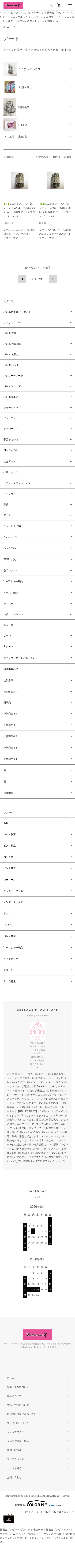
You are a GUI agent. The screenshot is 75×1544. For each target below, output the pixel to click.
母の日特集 (9, 981)
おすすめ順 (42, 156)
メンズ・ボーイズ (13, 902)
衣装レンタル (10, 570)
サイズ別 (8, 603)
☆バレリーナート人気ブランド (20, 657)
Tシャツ (7, 924)
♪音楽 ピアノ (10, 691)
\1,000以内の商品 (13, 581)
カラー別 (8, 625)
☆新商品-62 (10, 736)
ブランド (8, 635)
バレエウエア (10, 396)
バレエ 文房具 (11, 354)
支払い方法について (18, 1405)
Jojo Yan (8, 646)
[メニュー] (70, 5)
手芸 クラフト (11, 439)
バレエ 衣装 (9, 333)
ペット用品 (9, 548)
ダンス (7, 913)
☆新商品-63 (10, 747)
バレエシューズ (12, 386)
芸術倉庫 (8, 680)
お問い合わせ (14, 1477)
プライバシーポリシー (19, 1423)
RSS (9, 1450)
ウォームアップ (12, 407)
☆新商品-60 (10, 713)
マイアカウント (15, 1459)
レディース (9, 879)
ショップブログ (15, 1432)
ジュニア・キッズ (13, 891)
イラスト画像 (10, 592)
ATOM (17, 1450)
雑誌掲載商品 (10, 669)
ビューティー (10, 418)
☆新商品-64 (10, 758)
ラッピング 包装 (12, 525)
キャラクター (10, 958)
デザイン (8, 970)
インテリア (9, 493)
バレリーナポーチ (13, 375)
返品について (14, 1396)
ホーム (6, 27)
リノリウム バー (12, 322)
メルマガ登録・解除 (18, 1441)
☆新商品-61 (10, 725)
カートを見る (14, 1468)
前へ (22, 279)
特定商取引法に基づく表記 (21, 1414)
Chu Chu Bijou (11, 450)
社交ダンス (9, 461)
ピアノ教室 (9, 845)
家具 (5, 504)
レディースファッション (16, 483)
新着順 (68, 156)
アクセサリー (10, 428)
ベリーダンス (10, 472)
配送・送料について (18, 1387)
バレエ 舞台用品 (12, 343)
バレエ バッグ (11, 364)
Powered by (19, 1504)
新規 (5, 823)
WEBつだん (9, 559)
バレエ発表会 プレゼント (17, 311)
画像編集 (8, 792)
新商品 (7, 702)
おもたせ (8, 856)
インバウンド (10, 536)
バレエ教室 (9, 834)
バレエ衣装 (9, 936)
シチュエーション (13, 614)
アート (16, 27)
